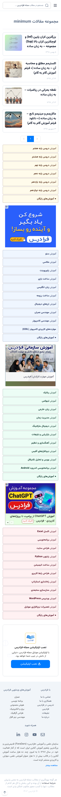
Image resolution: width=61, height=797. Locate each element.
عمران (17, 697)
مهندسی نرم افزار (17, 717)
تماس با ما (45, 697)
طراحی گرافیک (17, 713)
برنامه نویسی (17, 701)
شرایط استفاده (49, 783)
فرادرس (45, 709)
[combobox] (24, 5)
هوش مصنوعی (17, 705)
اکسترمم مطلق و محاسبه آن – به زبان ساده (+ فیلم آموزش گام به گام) (40, 68)
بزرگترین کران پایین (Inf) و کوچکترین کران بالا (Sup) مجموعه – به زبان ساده (40, 42)
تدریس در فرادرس (45, 705)
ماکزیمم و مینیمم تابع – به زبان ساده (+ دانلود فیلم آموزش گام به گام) (41, 119)
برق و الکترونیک (17, 709)
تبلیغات (45, 713)
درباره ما (45, 717)
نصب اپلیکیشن (29, 664)
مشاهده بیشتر (52, 765)
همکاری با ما (45, 701)
